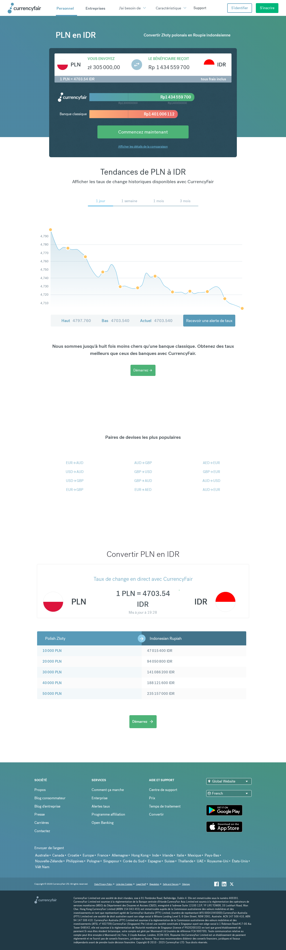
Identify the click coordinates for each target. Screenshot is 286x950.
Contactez (42, 831)
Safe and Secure (171, 884)
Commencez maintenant (143, 132)
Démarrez (143, 370)
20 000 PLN (52, 661)
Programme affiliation (108, 814)
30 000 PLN (52, 672)
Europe (88, 855)
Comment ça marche (108, 789)
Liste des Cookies (124, 884)
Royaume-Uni (217, 861)
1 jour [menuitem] (100, 201)
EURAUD (74, 462)
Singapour (111, 861)
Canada (58, 855)
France (102, 855)
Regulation (154, 884)
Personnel (65, 8)
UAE (200, 861)
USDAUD (75, 471)
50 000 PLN (52, 693)
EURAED (143, 489)
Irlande (167, 855)
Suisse (169, 861)
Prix (152, 798)
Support (199, 8)
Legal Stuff (141, 884)
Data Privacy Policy (103, 884)
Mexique (194, 855)
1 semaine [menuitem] (129, 201)
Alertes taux (101, 806)
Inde (155, 855)
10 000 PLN (52, 650)
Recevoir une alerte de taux (209, 320)
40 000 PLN (52, 683)
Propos (40, 789)
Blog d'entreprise (47, 806)
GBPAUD (143, 480)
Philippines (74, 861)
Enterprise (99, 798)
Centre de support (163, 789)
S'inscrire (267, 8)
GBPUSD (143, 471)
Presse (39, 814)
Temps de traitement (165, 806)
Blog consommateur (49, 798)
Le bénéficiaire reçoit (168, 58)
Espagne (154, 861)
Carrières (41, 822)
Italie (180, 855)
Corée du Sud (133, 861)
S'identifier (239, 8)
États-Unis (240, 861)
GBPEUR (211, 471)
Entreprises (95, 8)
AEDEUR (211, 462)
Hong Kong (140, 855)
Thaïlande (185, 861)
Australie (42, 855)
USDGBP (75, 480)
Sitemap (186, 884)
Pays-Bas (212, 855)
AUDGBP (143, 462)
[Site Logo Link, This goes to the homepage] (30, 8)
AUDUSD (211, 480)
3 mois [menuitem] (185, 201)
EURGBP (74, 489)
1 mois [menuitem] (158, 201)
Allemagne (120, 855)
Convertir (156, 814)
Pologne (93, 861)
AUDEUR (211, 489)
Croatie (73, 855)
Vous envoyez (101, 58)
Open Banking (103, 822)
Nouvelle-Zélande (49, 861)
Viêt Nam (42, 867)
